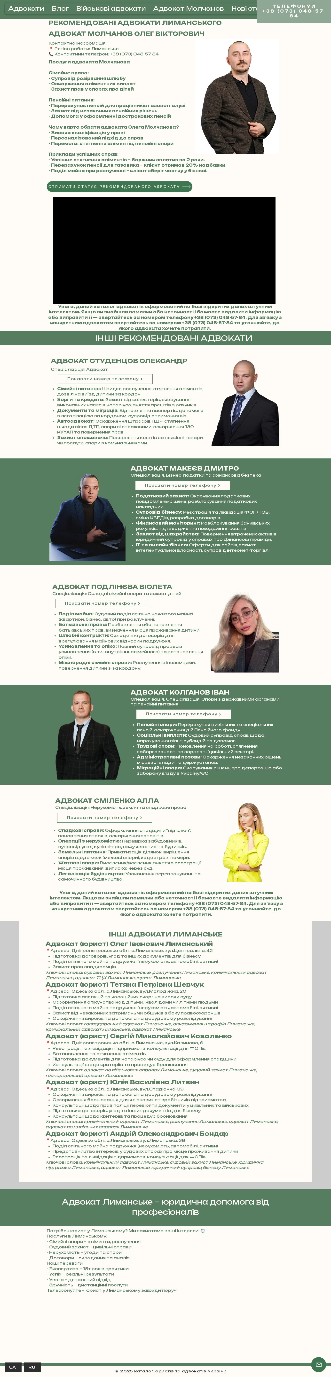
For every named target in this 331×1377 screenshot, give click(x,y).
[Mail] (318, 1364)
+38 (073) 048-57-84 (219, 317)
